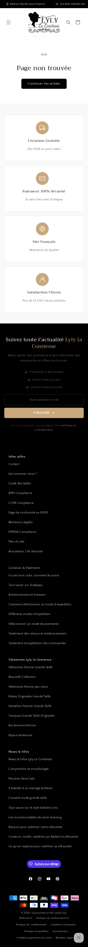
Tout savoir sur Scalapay (25, 585)
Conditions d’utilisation (63, 924)
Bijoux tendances (20, 735)
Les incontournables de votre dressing (35, 817)
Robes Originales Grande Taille (30, 696)
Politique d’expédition (36, 931)
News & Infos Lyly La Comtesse (30, 759)
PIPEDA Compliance (22, 532)
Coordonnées (60, 931)
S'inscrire (41, 413)
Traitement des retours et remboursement (37, 633)
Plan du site (16, 541)
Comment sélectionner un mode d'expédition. (40, 604)
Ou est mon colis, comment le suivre (34, 575)
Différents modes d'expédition (29, 614)
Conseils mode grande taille (28, 798)
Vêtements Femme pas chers (28, 687)
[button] (8, 22)
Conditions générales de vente (34, 937)
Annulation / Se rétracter (26, 551)
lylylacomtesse (40, 913)
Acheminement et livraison (27, 595)
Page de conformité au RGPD (28, 512)
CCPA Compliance (21, 503)
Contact (14, 464)
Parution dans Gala (22, 778)
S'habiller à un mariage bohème (31, 788)
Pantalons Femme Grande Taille (30, 706)
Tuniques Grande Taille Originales (32, 715)
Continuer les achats (44, 83)
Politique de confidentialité (31, 924)
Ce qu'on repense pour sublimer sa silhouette (40, 846)
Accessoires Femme (22, 725)
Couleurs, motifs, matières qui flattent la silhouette (43, 836)
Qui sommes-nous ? (23, 474)
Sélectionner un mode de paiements (34, 624)
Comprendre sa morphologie (29, 769)
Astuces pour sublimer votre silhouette (35, 827)
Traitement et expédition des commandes (37, 643)
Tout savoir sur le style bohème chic (33, 808)
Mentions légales (65, 937)
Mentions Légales (21, 522)
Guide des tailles (20, 483)
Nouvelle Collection (22, 677)
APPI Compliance (20, 493)
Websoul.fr (25, 918)
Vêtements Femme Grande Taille (31, 667)
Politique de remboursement (52, 918)
